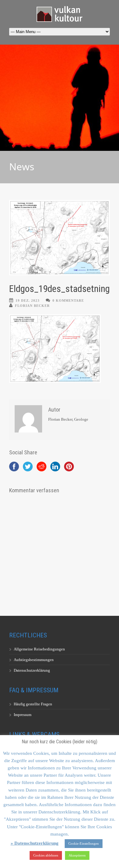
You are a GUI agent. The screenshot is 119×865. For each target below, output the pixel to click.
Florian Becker (32, 305)
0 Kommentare (68, 300)
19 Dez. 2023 (28, 300)
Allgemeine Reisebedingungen (39, 649)
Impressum (22, 714)
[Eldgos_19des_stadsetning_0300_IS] (59, 237)
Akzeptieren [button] (77, 855)
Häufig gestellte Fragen (33, 704)
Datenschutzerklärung (32, 670)
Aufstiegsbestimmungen (34, 659)
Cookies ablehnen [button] (45, 855)
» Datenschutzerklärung (35, 843)
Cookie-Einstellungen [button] (83, 843)
